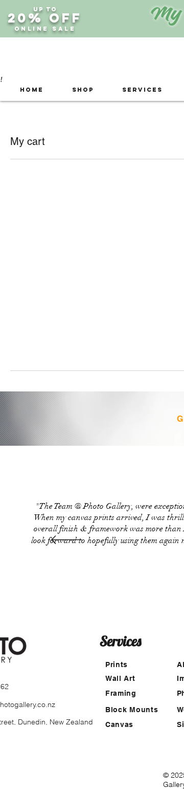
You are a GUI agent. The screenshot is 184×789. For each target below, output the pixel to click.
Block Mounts (131, 709)
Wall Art (120, 678)
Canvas (119, 724)
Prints (116, 664)
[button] (83, 90)
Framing (120, 693)
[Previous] (66, 540)
